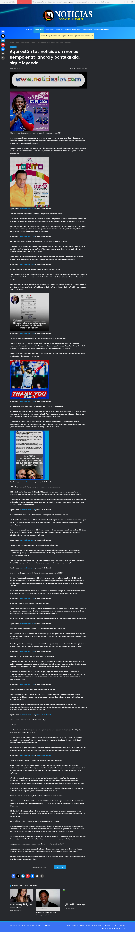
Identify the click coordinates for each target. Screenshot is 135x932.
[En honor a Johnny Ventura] (48, 900)
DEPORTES (88, 30)
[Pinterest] (28, 876)
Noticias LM (46, 925)
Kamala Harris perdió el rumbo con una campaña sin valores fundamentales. (21, 906)
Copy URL (60, 867)
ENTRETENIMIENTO (102, 30)
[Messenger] (32, 876)
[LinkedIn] (23, 876)
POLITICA (50, 30)
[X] (18, 876)
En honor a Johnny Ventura (46, 913)
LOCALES (39, 30)
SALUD (60, 30)
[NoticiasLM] (67, 15)
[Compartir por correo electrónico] (37, 876)
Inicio (12, 42)
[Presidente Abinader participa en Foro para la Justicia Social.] (75, 895)
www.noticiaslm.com (27, 208)
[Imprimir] (42, 876)
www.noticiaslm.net (43, 715)
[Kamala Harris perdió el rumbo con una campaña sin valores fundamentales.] (21, 895)
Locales (18, 42)
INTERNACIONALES (73, 30)
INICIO (29, 30)
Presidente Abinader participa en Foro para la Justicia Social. (74, 905)
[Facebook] (13, 876)
